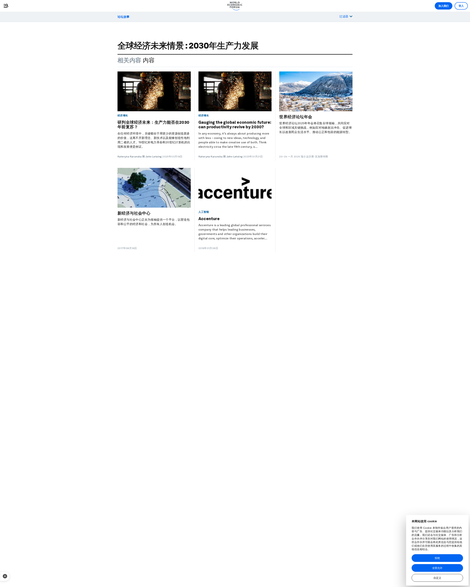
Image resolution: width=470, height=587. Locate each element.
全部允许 (437, 567)
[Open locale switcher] (5, 576)
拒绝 (437, 558)
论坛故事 (124, 17)
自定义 (437, 577)
